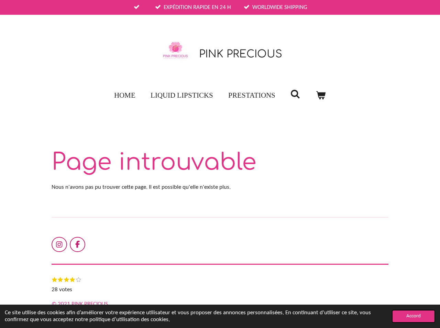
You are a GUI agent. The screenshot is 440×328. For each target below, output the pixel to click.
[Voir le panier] (321, 95)
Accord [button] (413, 316)
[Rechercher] (295, 94)
